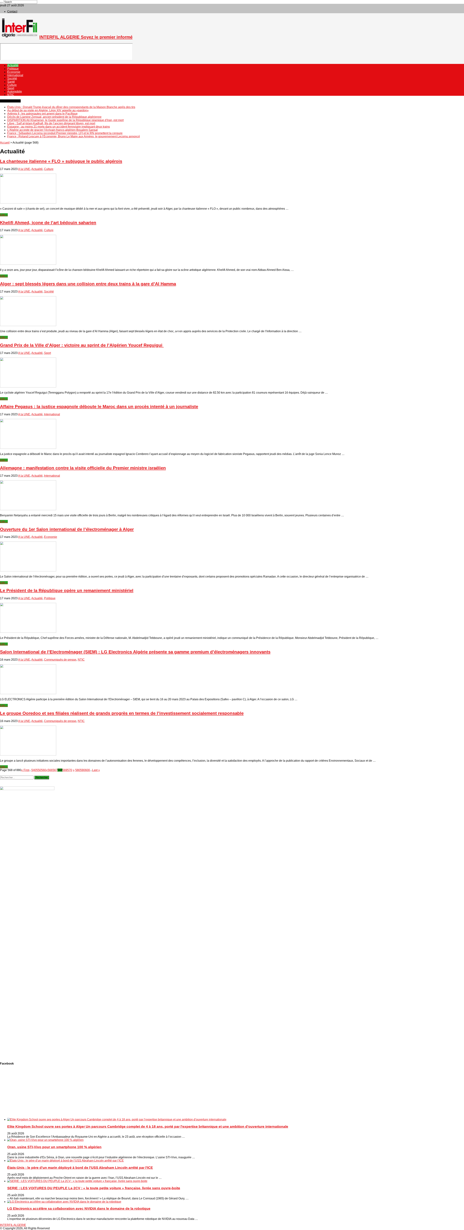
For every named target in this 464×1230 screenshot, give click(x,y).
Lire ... (4, 214)
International (15, 75)
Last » (96, 770)
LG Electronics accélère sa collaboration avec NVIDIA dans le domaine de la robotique (78, 1208)
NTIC (10, 94)
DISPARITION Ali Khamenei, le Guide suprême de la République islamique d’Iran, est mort (65, 120)
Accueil (5, 142)
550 (38, 770)
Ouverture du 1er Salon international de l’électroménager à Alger (67, 529)
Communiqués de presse (60, 659)
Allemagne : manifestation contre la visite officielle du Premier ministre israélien (83, 467)
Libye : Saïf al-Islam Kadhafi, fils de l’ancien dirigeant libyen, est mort (51, 123)
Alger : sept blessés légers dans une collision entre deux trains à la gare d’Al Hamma (88, 283)
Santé (11, 81)
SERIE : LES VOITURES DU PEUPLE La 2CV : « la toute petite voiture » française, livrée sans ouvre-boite (93, 1188)
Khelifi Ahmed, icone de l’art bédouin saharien (48, 222)
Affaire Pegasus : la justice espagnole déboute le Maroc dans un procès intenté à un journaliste (99, 406)
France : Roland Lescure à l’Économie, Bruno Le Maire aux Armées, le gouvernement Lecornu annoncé (73, 136)
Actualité (12, 65)
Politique (13, 68)
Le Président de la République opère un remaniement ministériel (66, 590)
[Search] (1, 2)
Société (12, 78)
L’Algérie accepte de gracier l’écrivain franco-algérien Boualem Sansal (52, 129)
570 (69, 770)
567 (55, 770)
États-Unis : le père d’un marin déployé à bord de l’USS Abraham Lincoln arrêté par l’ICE (80, 1168)
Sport (10, 88)
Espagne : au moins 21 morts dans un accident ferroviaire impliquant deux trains (58, 126)
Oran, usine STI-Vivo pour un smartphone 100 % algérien (54, 1147)
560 (43, 770)
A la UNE (24, 169)
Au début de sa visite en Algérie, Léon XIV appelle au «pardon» (48, 110)
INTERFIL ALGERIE (13, 1225)
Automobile (14, 91)
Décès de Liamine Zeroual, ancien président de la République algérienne (54, 116)
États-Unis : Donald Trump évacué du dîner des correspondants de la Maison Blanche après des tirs (71, 107)
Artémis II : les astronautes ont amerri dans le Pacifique (42, 113)
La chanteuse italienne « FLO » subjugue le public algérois (61, 161)
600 (87, 770)
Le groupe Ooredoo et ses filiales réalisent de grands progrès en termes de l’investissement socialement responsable (122, 713)
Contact (12, 11)
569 (64, 770)
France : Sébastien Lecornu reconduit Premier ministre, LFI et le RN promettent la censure (65, 133)
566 (50, 770)
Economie (13, 72)
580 (77, 770)
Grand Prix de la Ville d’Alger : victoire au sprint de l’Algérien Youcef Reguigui (82, 345)
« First (25, 770)
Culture (12, 85)
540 (33, 770)
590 (82, 770)
